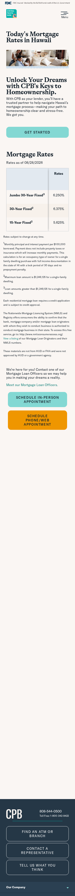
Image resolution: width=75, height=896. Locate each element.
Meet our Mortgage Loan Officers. (32, 385)
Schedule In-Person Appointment (37, 399)
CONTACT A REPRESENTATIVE (37, 850)
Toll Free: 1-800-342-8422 (54, 815)
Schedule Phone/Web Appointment (37, 420)
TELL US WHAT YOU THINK (38, 867)
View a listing (10, 338)
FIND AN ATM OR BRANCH (37, 834)
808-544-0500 (51, 811)
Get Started (37, 132)
